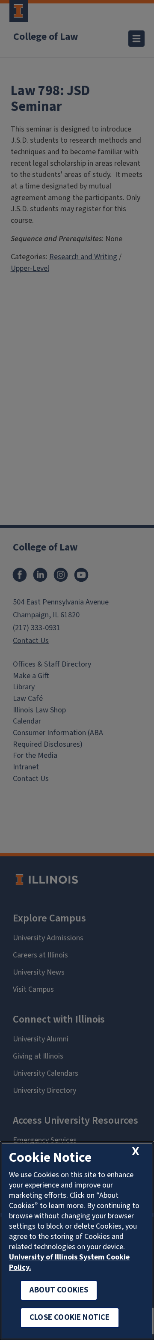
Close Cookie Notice (70, 1317)
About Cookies (59, 1290)
